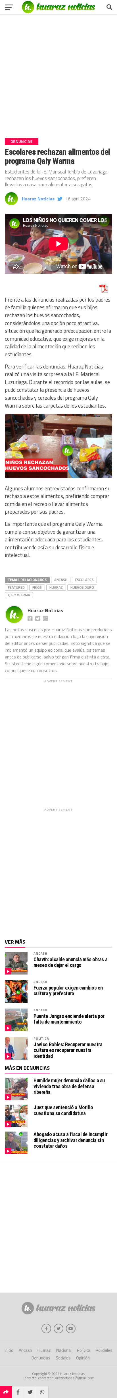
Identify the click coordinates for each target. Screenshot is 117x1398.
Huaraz (56, 587)
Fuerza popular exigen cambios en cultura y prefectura (68, 990)
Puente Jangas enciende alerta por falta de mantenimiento (69, 1019)
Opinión (83, 1358)
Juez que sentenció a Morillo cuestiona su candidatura (63, 1110)
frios (37, 587)
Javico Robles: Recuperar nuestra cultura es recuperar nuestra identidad (68, 1050)
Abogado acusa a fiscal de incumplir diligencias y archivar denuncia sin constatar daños (70, 1140)
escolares (84, 579)
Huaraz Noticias (38, 198)
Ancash (60, 579)
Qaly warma (19, 595)
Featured (16, 587)
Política (41, 1038)
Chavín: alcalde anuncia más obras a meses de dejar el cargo (70, 962)
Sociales (63, 1358)
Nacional (64, 1350)
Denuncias (41, 1358)
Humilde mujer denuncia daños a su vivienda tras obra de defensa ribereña (69, 1086)
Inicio (9, 1350)
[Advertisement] (58, 74)
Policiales (104, 1350)
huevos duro (82, 587)
